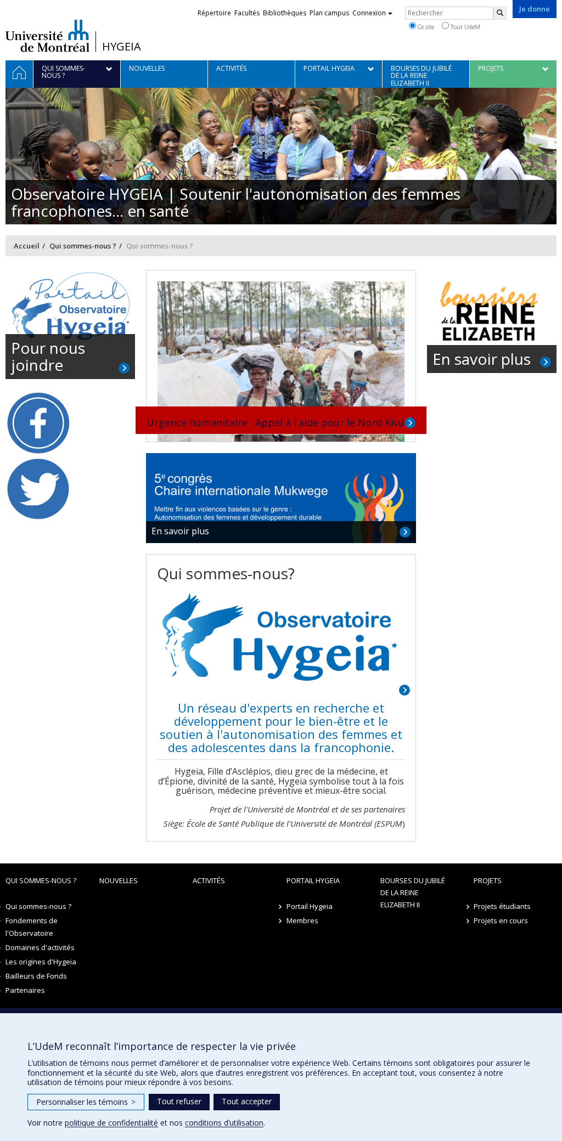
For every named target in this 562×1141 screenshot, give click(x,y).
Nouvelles (118, 880)
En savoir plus (180, 531)
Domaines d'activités (40, 947)
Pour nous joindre (48, 356)
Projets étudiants (502, 906)
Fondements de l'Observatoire (31, 926)
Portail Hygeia (313, 880)
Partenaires (25, 990)
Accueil (27, 246)
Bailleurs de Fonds (36, 976)
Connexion (369, 13)
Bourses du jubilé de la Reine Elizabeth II (412, 892)
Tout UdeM (464, 26)
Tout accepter (247, 1101)
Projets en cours (501, 920)
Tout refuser (179, 1101)
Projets (488, 880)
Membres (302, 920)
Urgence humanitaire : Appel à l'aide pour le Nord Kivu (275, 422)
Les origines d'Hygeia (40, 962)
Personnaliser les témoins (86, 1102)
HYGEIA (121, 46)
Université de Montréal (47, 35)
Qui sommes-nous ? (82, 246)
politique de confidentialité (111, 1122)
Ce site (425, 26)
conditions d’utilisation (224, 1122)
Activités (209, 880)
